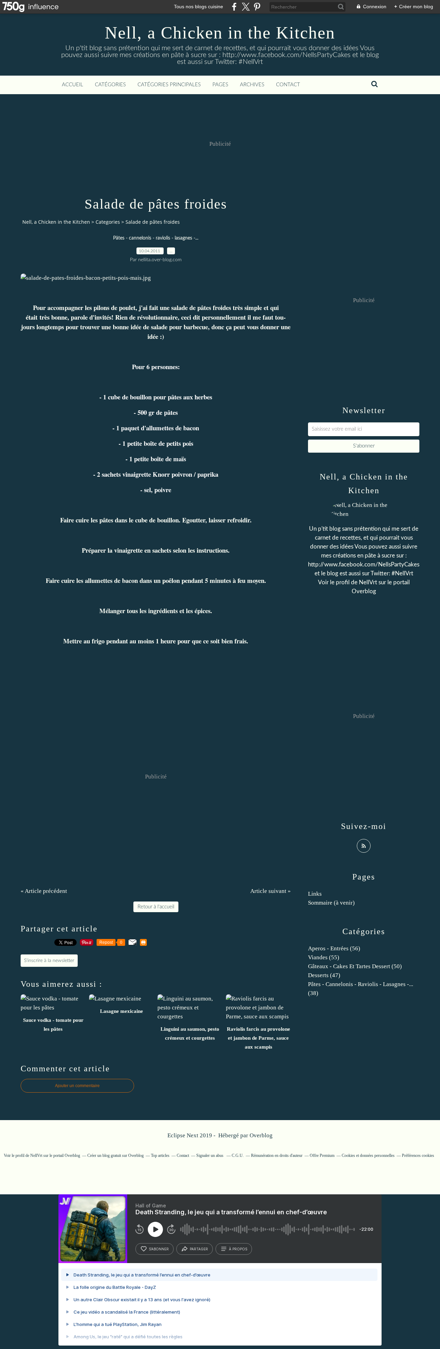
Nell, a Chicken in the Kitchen (220, 32)
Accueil (72, 84)
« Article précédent (44, 891)
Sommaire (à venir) (331, 902)
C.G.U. (238, 1155)
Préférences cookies (418, 1155)
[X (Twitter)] (245, 7)
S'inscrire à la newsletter (49, 960)
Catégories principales (169, 84)
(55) (323, 957)
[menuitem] (72, 85)
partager (199, 1249)
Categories (108, 222)
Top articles (160, 1155)
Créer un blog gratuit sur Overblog (115, 1155)
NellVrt (368, 582)
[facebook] (234, 7)
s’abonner (159, 1249)
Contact (288, 84)
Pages (220, 84)
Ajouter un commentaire (77, 1085)
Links (315, 894)
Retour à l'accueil (156, 906)
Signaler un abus (210, 1155)
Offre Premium (322, 1155)
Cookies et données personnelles (368, 1155)
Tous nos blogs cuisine (198, 6)
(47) (324, 975)
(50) (355, 966)
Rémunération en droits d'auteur (276, 1155)
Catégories (110, 84)
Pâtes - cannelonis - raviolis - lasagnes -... (155, 238)
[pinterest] (257, 7)
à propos (238, 1249)
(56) (334, 948)
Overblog (261, 1135)
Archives (252, 84)
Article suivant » (270, 891)
